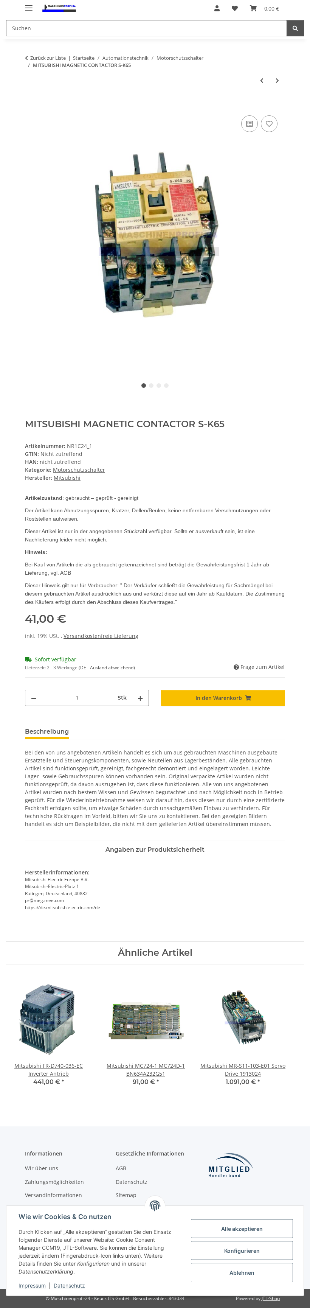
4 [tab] (166, 385)
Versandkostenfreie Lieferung (101, 635)
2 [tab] (151, 385)
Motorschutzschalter (79, 469)
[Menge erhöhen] (140, 698)
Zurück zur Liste (48, 57)
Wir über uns (41, 1168)
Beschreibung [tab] (47, 731)
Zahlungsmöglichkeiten (54, 1181)
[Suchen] (295, 28)
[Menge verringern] (33, 698)
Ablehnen (241, 1272)
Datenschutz (69, 1285)
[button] (217, 8)
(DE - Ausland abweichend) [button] (107, 667)
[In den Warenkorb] (31, 105)
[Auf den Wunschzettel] (269, 123)
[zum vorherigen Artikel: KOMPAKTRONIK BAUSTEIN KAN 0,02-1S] (262, 80)
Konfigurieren (242, 1250)
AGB (121, 1168)
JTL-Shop (271, 1298)
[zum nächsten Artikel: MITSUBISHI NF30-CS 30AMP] (277, 80)
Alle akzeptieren (242, 1229)
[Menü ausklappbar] (29, 4)
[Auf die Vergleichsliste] (249, 123)
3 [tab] (159, 385)
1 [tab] (143, 385)
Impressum (32, 1285)
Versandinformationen (53, 1195)
